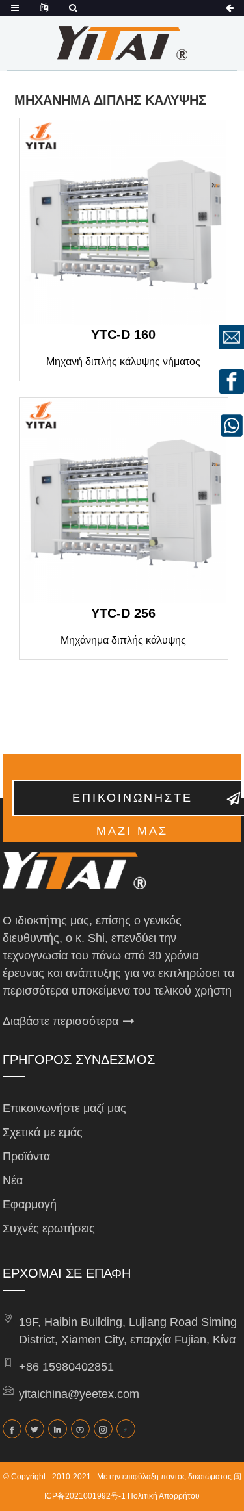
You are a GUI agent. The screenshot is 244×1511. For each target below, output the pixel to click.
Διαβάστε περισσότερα (60, 1021)
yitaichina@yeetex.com (79, 1394)
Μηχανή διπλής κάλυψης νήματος (123, 361)
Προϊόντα (26, 1156)
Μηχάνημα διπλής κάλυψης (123, 640)
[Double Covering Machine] (123, 501)
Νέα (13, 1180)
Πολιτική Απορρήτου (164, 1496)
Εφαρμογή (30, 1204)
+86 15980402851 (66, 1366)
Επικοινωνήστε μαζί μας (64, 1108)
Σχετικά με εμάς (43, 1132)
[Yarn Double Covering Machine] (123, 222)
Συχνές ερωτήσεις (49, 1228)
